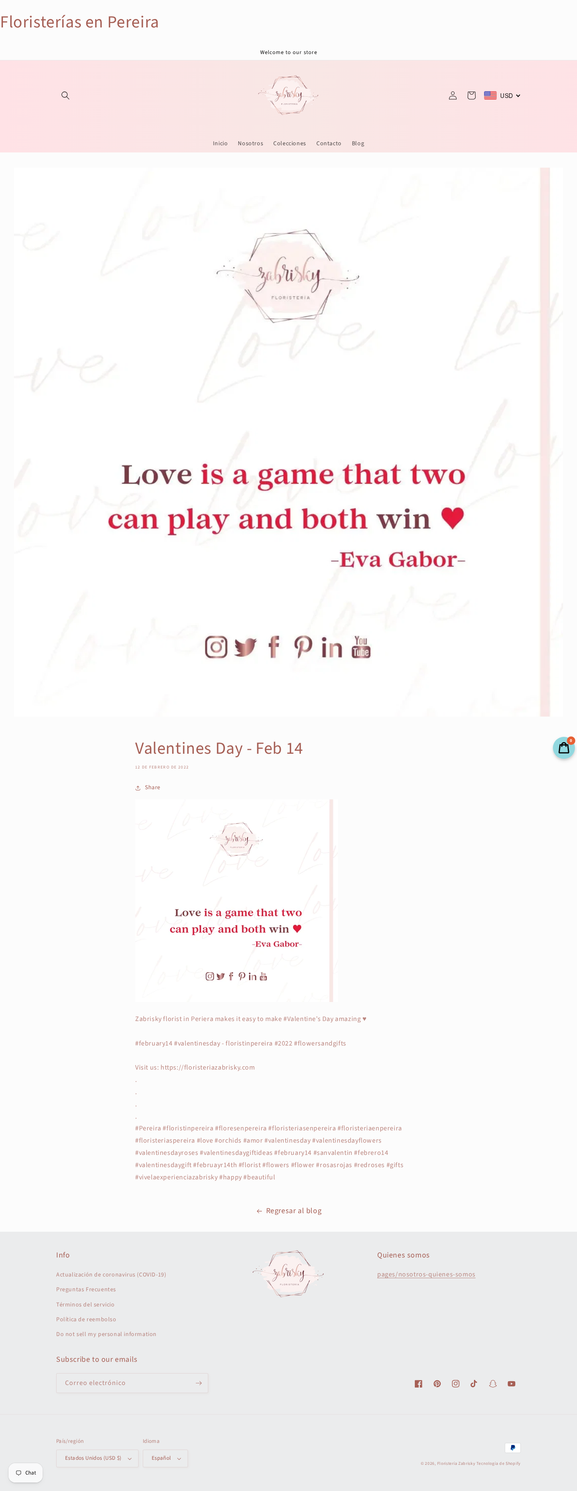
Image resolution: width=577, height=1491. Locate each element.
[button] (65, 95)
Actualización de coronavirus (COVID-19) (111, 1275)
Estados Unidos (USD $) (93, 1458)
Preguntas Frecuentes (86, 1289)
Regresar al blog (294, 1211)
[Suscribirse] (198, 1383)
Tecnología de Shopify (498, 1464)
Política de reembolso (86, 1319)
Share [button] (153, 787)
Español (161, 1458)
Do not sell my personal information (106, 1334)
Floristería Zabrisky (456, 1464)
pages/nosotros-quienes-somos (426, 1274)
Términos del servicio (85, 1305)
